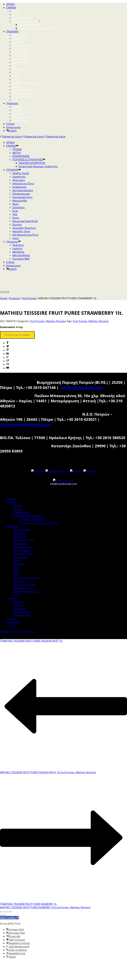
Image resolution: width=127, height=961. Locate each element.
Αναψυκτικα (18, 49)
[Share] (4, 911)
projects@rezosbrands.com (26, 424)
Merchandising (21, 117)
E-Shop (10, 124)
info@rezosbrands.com (82, 387)
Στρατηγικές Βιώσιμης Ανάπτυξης (37, 28)
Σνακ (15, 72)
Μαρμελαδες (19, 62)
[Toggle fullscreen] (7, 911)
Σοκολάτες (18, 69)
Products (14, 298)
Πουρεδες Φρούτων (23, 90)
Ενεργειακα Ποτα (21, 59)
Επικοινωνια (13, 127)
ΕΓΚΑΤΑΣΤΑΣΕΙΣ (20, 18)
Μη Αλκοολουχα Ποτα (24, 96)
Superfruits (19, 38)
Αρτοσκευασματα (21, 52)
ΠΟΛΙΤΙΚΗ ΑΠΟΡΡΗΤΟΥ (30, 25)
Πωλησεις (17, 107)
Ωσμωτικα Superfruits (24, 83)
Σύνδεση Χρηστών (10, 631)
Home (3, 298)
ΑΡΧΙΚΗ (10, 4)
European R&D (20, 120)
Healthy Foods (20, 35)
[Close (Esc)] (1, 911)
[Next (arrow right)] (4, 915)
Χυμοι (15, 79)
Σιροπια (16, 86)
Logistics (17, 110)
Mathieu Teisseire (56, 321)
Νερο (15, 66)
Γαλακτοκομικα (20, 55)
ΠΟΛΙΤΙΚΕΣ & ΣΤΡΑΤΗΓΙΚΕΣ (25, 21)
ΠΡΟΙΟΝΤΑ (12, 31)
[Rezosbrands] (32, 136)
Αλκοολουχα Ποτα (22, 45)
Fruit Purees (29, 298)
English (12, 130)
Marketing (18, 113)
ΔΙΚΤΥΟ (16, 14)
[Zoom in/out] (10, 911)
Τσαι (14, 76)
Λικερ (15, 100)
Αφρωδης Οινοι (20, 93)
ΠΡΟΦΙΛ (16, 11)
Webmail (29, 631)
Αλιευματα (18, 42)
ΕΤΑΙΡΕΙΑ (11, 7)
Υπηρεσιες (12, 103)
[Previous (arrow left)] (1, 915)
